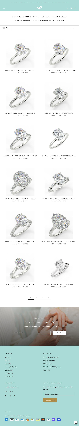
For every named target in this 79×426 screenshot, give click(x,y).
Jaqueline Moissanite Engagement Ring (58, 70)
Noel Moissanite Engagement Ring (58, 113)
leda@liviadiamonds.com (12, 387)
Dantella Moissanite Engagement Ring (20, 156)
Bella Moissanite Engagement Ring (20, 70)
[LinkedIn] (14, 395)
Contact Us (8, 364)
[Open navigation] (4, 8)
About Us (7, 360)
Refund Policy (9, 370)
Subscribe (59, 332)
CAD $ (7, 412)
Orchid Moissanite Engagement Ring (20, 198)
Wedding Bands (47, 364)
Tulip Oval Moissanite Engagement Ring (59, 156)
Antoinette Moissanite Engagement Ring (58, 241)
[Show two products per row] (4, 28)
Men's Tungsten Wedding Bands (52, 367)
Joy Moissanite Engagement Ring (20, 284)
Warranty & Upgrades (11, 367)
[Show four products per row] (7, 28)
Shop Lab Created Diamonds (51, 357)
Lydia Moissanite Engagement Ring (20, 241)
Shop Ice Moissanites (49, 360)
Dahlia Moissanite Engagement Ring (58, 284)
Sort (71, 28)
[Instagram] (10, 395)
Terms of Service (9, 376)
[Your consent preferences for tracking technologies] (75, 422)
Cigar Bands (46, 370)
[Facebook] (5, 395)
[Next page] (48, 297)
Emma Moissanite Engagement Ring (20, 113)
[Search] (71, 8)
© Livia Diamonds (23, 416)
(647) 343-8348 (9, 391)
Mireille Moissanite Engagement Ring (58, 198)
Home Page (8, 357)
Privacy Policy (9, 373)
